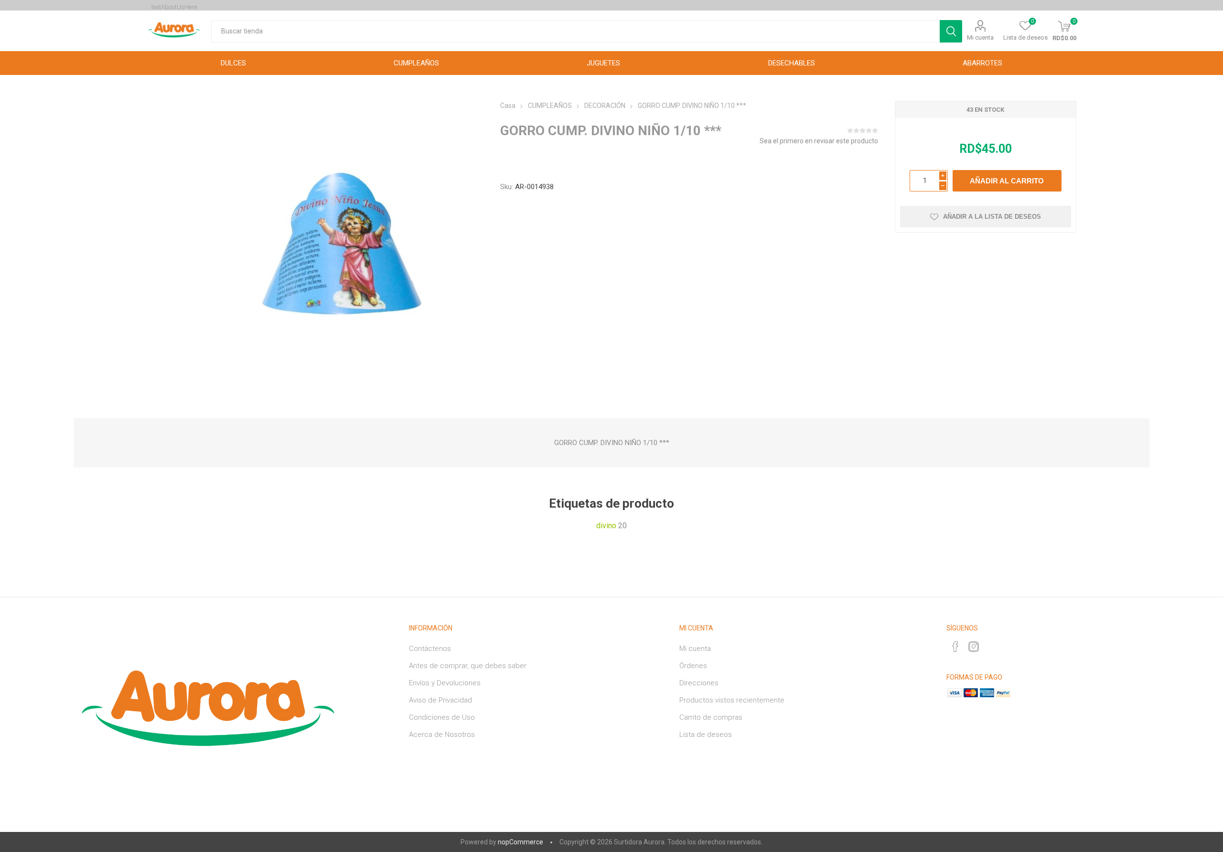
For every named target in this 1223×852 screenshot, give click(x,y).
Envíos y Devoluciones (445, 683)
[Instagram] (973, 646)
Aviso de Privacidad (440, 700)
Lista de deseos (705, 734)
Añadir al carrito (1007, 181)
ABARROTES (982, 63)
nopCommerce (520, 842)
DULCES (233, 63)
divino (606, 525)
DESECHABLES (791, 63)
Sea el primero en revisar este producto (819, 141)
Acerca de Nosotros (442, 734)
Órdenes (693, 665)
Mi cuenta (980, 37)
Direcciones (699, 683)
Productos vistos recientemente (731, 700)
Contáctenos (430, 648)
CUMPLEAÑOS (416, 63)
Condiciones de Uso (442, 717)
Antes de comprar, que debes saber (467, 665)
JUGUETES (603, 63)
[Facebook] (955, 646)
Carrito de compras (710, 717)
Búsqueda (951, 31)
